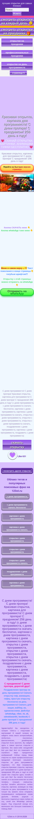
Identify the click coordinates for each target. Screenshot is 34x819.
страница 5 (18, 73)
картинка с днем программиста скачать (17, 528)
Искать (17, 13)
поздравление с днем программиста (17, 573)
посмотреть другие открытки (17, 470)
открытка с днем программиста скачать (17, 561)
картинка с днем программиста (17, 584)
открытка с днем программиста (17, 539)
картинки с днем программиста (17, 517)
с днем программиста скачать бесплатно (17, 506)
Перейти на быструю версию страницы (17, 168)
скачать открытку (17, 445)
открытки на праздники (17, 42)
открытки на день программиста (17, 66)
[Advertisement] (17, 95)
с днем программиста (17, 496)
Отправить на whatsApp (17, 292)
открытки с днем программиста (17, 550)
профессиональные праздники (17, 54)
